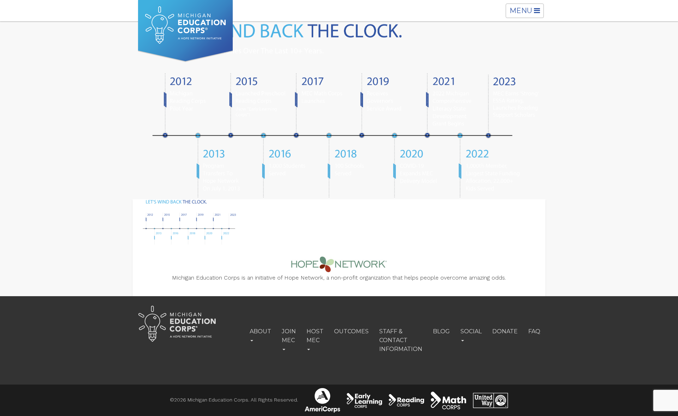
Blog (441, 331)
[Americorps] (322, 400)
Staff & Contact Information (400, 340)
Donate (505, 331)
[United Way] (490, 400)
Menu (526, 12)
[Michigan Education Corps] (185, 31)
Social (471, 331)
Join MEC (289, 336)
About (260, 331)
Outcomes (351, 331)
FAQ (534, 331)
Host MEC (315, 336)
